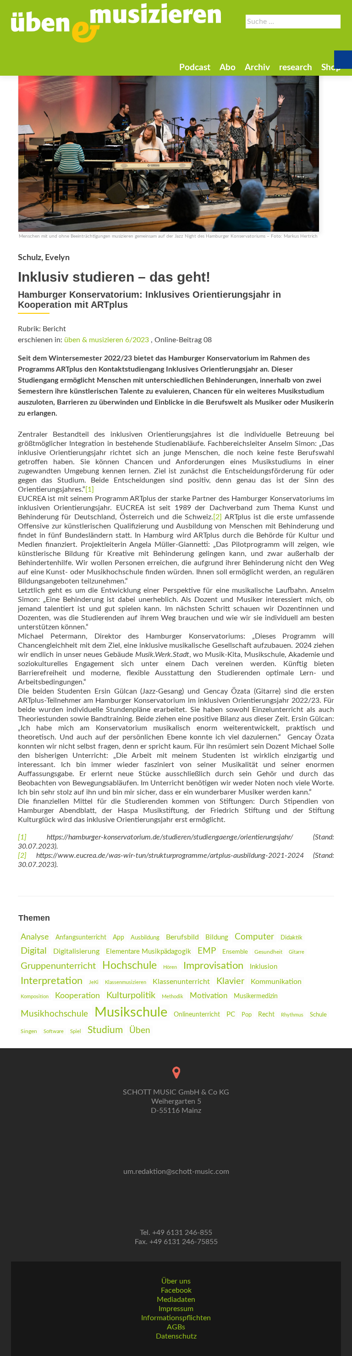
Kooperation (77, 995)
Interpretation (51, 981)
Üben (139, 1030)
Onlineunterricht (197, 1014)
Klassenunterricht (181, 981)
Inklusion (263, 966)
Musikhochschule (54, 1014)
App (118, 937)
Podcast (194, 67)
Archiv (257, 67)
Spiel (75, 1031)
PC (230, 1014)
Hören (170, 967)
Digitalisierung (76, 951)
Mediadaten (176, 1299)
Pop (247, 1014)
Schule (318, 1014)
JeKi (94, 982)
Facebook (176, 1290)
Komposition (35, 996)
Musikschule (130, 1012)
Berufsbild (182, 937)
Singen (29, 1031)
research (295, 67)
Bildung (216, 937)
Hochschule (129, 965)
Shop (331, 67)
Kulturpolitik (130, 995)
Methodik (172, 996)
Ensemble (235, 952)
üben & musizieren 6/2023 (106, 340)
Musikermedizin (256, 996)
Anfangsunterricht (80, 937)
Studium (105, 1030)
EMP (207, 951)
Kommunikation (276, 981)
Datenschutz (176, 1336)
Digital (34, 951)
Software (54, 1031)
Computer (254, 937)
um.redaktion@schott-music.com (176, 1171)
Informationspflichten (176, 1318)
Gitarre (296, 952)
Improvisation (213, 966)
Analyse (35, 937)
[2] (218, 517)
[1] (89, 489)
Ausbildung (145, 937)
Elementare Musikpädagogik (148, 951)
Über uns (176, 1281)
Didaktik (291, 937)
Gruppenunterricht (58, 966)
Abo (228, 67)
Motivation (208, 996)
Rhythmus (292, 1014)
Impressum (176, 1308)
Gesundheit (268, 952)
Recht (266, 1014)
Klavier (230, 981)
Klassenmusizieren (125, 982)
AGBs (176, 1327)
